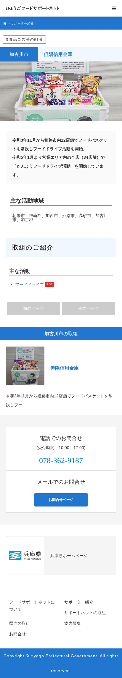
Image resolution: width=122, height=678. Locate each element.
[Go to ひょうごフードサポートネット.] (5, 23)
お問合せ (17, 634)
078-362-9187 (61, 460)
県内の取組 (19, 623)
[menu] (113, 8)
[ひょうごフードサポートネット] (32, 8)
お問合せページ (61, 500)
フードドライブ (29, 284)
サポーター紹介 (78, 602)
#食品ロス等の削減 (24, 39)
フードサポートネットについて (32, 605)
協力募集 (72, 623)
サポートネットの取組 (85, 612)
